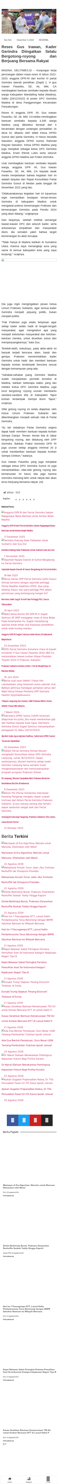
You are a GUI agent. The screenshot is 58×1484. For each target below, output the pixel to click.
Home (10, 1482)
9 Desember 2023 (13, 789)
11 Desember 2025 (14, 536)
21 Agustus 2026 (13, 945)
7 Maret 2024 (11, 712)
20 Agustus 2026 (13, 1051)
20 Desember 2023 (14, 747)
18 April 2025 (11, 610)
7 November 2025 (14, 556)
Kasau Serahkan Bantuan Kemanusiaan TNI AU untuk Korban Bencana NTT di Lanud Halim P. (27, 1431)
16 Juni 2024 (11, 677)
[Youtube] (35, 1120)
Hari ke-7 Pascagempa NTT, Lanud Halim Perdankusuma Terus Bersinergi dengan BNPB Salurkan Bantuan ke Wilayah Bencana (27, 934)
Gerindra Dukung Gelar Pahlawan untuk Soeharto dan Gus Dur (28, 550)
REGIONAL (44, 40)
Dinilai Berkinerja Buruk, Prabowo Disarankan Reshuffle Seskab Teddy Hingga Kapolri (26, 1246)
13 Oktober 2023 (13, 827)
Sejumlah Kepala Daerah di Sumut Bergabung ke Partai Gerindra (29, 569)
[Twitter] (24, 1120)
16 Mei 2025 (10, 575)
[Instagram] (47, 1120)
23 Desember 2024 (14, 645)
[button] (16, 501)
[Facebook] (12, 1120)
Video (48, 1482)
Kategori (29, 1482)
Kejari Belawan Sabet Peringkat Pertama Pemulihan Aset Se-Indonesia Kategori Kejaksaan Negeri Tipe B (24, 967)
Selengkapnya (8, 1196)
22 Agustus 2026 (13, 863)
